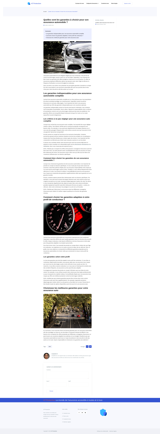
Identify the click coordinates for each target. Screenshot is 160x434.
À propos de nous (67, 419)
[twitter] (90, 346)
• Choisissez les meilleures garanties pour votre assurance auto (62, 37)
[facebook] (87, 346)
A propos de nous (79, 3)
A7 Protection (54, 431)
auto (50, 346)
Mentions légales (113, 431)
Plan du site (65, 416)
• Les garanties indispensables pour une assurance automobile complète (64, 33)
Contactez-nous (105, 3)
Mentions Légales (67, 421)
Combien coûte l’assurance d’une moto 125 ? (104, 22)
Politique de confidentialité (102, 431)
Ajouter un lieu (127, 3)
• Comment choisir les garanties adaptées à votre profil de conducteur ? (64, 35)
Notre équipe (114, 3)
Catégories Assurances (92, 3)
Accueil (44, 11)
